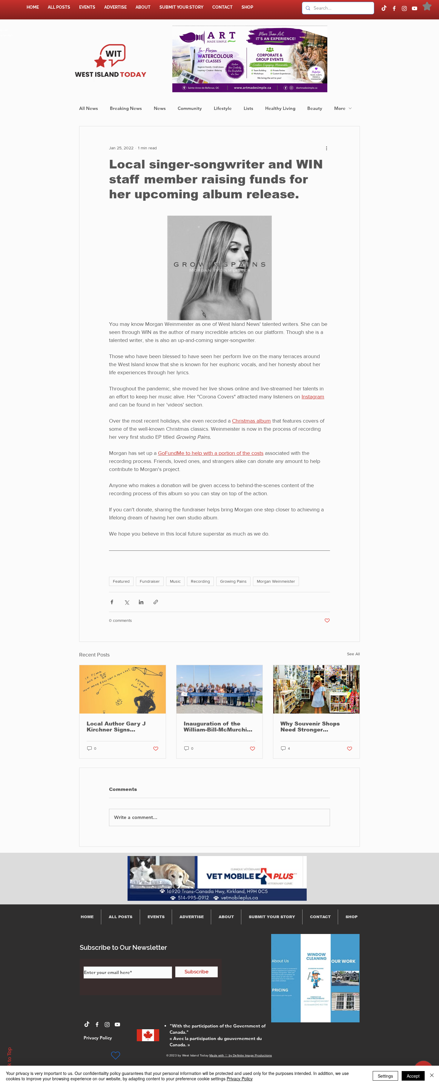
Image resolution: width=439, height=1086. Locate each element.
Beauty (314, 108)
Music (175, 581)
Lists (248, 108)
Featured (121, 581)
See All (353, 653)
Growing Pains (233, 581)
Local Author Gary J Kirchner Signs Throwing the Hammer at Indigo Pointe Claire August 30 (119, 727)
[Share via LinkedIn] (141, 602)
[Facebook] (394, 8)
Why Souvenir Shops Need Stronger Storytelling (310, 727)
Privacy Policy (240, 1079)
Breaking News (126, 108)
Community (190, 108)
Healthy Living (280, 108)
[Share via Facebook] (112, 602)
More (340, 108)
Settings (385, 1076)
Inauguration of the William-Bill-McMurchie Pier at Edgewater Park (218, 727)
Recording (200, 581)
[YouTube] (414, 8)
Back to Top (9, 1061)
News (160, 108)
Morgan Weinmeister (276, 581)
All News (88, 108)
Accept (413, 1076)
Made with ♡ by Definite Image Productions (240, 1055)
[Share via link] (156, 602)
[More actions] (326, 147)
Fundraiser (150, 581)
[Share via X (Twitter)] (126, 602)
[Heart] (115, 1055)
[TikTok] (384, 8)
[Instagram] (404, 8)
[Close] (431, 1075)
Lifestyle (223, 108)
